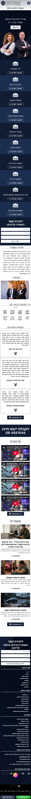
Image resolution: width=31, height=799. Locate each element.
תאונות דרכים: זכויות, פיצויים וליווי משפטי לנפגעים (18, 708)
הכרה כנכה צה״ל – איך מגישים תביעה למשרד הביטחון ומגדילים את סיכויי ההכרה (15, 544)
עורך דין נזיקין (25, 742)
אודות (27, 674)
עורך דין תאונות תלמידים (22, 705)
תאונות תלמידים (15, 163)
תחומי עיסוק (25, 676)
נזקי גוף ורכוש (15, 84)
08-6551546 (15, 8)
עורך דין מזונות (25, 721)
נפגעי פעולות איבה (15, 116)
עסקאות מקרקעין (15, 210)
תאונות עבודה (25, 701)
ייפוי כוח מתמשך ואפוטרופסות (15, 195)
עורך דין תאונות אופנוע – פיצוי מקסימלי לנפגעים (16, 735)
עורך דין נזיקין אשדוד (23, 740)
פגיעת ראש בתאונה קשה (15, 610)
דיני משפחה (15, 69)
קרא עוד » (15, 556)
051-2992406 (21, 761)
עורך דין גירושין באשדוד (22, 738)
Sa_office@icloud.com (16, 764)
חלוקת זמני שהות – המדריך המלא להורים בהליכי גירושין (16, 726)
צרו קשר (26, 687)
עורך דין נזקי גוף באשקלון (22, 744)
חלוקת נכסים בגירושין (23, 719)
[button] (28, 3)
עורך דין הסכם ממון (24, 723)
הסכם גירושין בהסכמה (23, 729)
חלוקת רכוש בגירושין (23, 731)
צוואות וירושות (15, 100)
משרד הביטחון (16, 132)
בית (28, 672)
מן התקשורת (25, 682)
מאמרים (26, 680)
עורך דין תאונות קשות (23, 746)
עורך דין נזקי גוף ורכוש (23, 697)
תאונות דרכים (15, 179)
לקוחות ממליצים (24, 678)
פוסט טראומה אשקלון (15, 577)
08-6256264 (23, 759)
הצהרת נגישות (25, 685)
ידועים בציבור (15, 147)
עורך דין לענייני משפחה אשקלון (20, 733)
